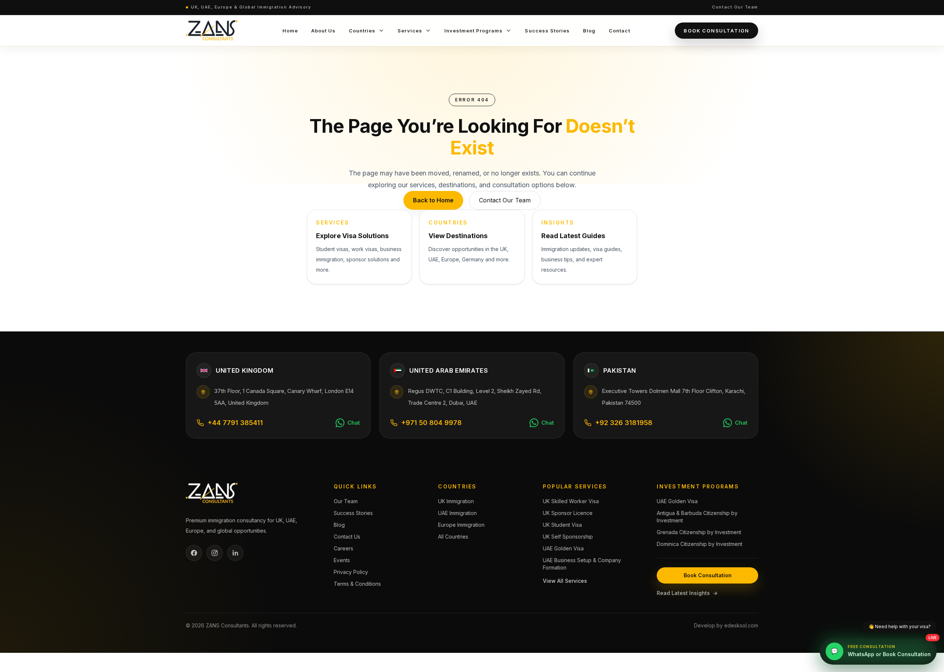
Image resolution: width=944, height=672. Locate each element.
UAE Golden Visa (563, 548)
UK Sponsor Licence (568, 513)
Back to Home (433, 200)
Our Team (346, 501)
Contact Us (347, 536)
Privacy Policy (351, 572)
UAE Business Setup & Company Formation (582, 564)
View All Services (565, 581)
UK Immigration (456, 501)
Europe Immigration (461, 525)
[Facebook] (194, 553)
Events (342, 560)
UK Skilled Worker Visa (571, 501)
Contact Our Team (735, 7)
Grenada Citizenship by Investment (699, 532)
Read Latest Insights (687, 593)
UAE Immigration (457, 513)
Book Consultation (716, 31)
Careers (343, 548)
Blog (339, 525)
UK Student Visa (562, 525)
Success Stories (353, 513)
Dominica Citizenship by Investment (699, 544)
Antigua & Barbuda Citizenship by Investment (697, 516)
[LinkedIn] (235, 553)
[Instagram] (214, 553)
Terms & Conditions (357, 584)
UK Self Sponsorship (568, 536)
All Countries (453, 536)
